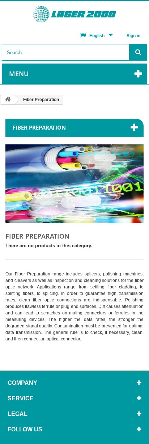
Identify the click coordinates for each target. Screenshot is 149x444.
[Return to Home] (7, 99)
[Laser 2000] (74, 16)
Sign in (133, 35)
